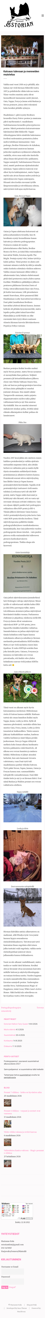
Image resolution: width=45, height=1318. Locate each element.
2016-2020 (12, 63)
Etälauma (8, 1046)
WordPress (21, 1312)
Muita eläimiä (9, 1029)
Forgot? (12, 1287)
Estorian (24, 63)
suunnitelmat (25, 1075)
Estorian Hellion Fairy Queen (16, 1024)
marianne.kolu (31, 62)
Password (5, 1277)
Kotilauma (8, 1040)
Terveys (40, 1008)
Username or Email (9, 1267)
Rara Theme (22, 1308)
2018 (18, 63)
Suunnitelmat (9, 1035)
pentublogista (10, 1077)
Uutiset (29, 63)
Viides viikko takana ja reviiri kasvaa (20, 1132)
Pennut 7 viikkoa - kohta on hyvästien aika (23, 1092)
